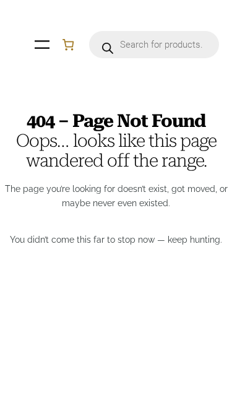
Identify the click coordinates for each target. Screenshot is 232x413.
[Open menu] (42, 44)
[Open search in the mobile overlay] (154, 44)
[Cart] (68, 44)
